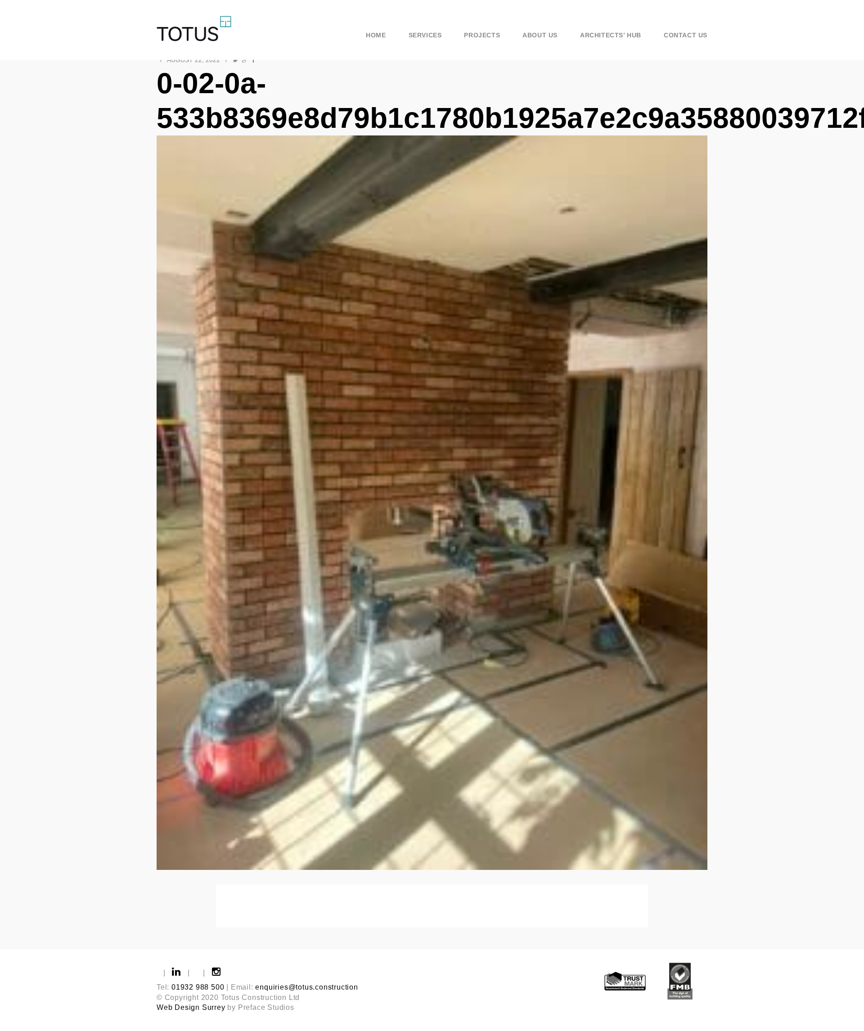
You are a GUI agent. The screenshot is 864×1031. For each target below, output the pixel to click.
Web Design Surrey (191, 1007)
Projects (482, 35)
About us (540, 35)
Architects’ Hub (610, 35)
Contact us (685, 35)
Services (425, 35)
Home (376, 35)
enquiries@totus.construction (306, 987)
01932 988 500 (197, 987)
